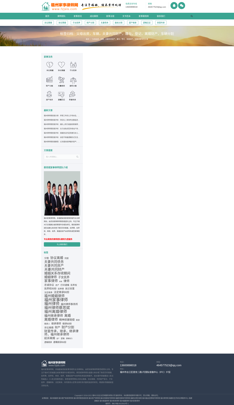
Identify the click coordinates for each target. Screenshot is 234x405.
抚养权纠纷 (50, 288)
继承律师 (56, 323)
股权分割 (118, 23)
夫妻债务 (104, 23)
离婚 (67, 315)
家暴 (60, 281)
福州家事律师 (56, 299)
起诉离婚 (49, 338)
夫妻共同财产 (54, 269)
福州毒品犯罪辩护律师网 (151, 398)
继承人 (47, 324)
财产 (57, 327)
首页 (87, 39)
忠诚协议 (49, 285)
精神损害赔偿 (67, 319)
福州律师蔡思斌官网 (81, 398)
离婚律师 (51, 319)
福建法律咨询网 (136, 398)
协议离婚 (62, 23)
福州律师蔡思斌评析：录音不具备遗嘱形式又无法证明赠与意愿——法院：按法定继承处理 (62, 137)
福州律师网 (164, 398)
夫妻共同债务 (54, 261)
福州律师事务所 (69, 304)
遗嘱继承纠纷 (59, 342)
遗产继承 (132, 23)
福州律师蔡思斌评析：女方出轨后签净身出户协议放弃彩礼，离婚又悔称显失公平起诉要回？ (62, 129)
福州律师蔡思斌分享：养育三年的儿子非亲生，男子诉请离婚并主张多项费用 (62, 116)
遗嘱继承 (48, 342)
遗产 (57, 338)
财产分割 (90, 23)
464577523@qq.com (157, 7)
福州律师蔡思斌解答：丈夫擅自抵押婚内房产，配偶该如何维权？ (62, 142)
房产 (57, 285)
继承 (78, 320)
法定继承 (48, 292)
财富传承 (161, 23)
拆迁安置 (69, 288)
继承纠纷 (67, 323)
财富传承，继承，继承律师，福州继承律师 (61, 332)
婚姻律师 (50, 277)
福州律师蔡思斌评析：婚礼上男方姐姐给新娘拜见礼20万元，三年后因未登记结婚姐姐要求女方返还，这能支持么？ (62, 124)
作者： (128, 73)
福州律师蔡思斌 (57, 307)
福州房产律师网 (94, 398)
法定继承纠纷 (61, 292)
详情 (93, 70)
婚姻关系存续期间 (57, 273)
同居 (67, 258)
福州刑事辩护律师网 (107, 398)
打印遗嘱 (65, 285)
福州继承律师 (53, 315)
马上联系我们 (62, 244)
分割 (46, 258)
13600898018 (131, 7)
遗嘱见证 (147, 23)
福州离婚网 (54, 398)
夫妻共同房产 (54, 265)
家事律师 (51, 281)
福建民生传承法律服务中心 (178, 398)
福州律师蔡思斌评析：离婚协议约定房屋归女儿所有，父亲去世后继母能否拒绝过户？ (62, 133)
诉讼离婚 (48, 23)
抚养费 (61, 289)
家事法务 (108, 73)
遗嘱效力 (69, 338)
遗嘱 (63, 338)
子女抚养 (76, 23)
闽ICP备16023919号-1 (120, 404)
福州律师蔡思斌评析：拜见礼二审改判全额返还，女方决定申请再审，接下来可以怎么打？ (62, 120)
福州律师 (51, 303)
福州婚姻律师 (54, 296)
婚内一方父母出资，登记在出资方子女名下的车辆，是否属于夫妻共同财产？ (133, 56)
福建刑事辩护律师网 (122, 398)
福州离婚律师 (55, 311)
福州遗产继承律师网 (65, 398)
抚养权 (74, 285)
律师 (66, 281)
